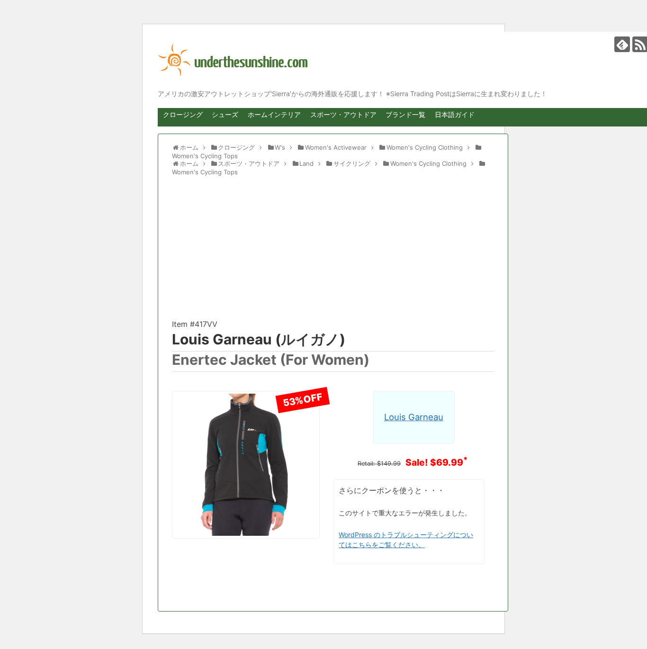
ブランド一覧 (405, 114)
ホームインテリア (274, 114)
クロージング (183, 114)
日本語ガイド (455, 114)
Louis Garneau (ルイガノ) (258, 339)
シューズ (225, 114)
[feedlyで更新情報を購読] (622, 44)
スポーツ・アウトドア (343, 114)
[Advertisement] (333, 251)
